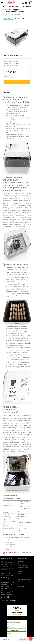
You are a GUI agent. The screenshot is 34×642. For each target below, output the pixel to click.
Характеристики (20, 18)
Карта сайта (21, 586)
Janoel (16, 61)
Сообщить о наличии (25, 639)
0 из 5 (12, 14)
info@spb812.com (6, 573)
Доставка (21, 576)
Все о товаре (8, 18)
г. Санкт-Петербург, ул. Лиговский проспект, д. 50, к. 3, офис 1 (8, 584)
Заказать (17, 82)
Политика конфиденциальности (24, 578)
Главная (5, 6)
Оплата (20, 584)
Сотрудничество (23, 567)
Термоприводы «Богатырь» (22, 570)
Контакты (21, 563)
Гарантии (21, 561)
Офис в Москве (22, 565)
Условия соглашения (24, 582)
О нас (19, 573)
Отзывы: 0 (18, 14)
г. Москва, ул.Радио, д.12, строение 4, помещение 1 (7, 577)
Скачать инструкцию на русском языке (14, 552)
